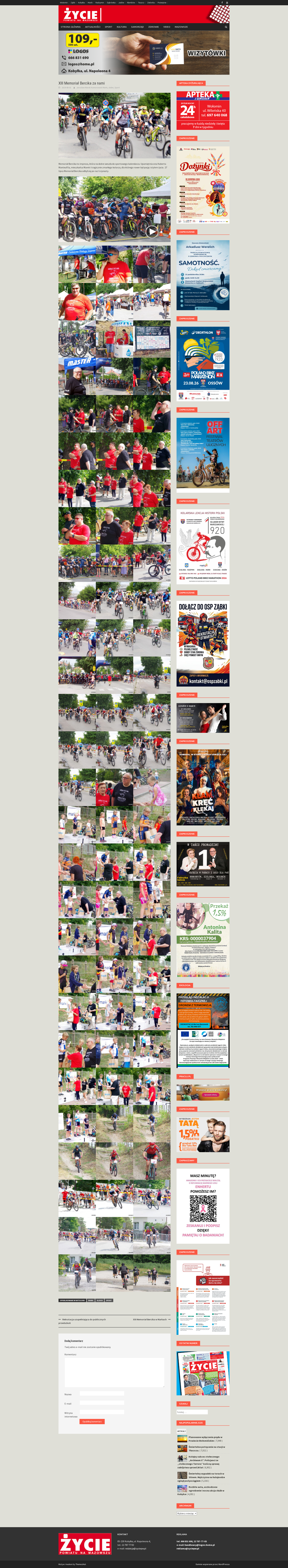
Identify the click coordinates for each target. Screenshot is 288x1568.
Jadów (121, 3)
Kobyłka (81, 3)
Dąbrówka (111, 3)
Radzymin (100, 3)
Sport (108, 27)
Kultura (122, 27)
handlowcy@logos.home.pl (200, 1544)
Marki (90, 3)
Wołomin (64, 3)
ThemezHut (81, 1564)
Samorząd (137, 27)
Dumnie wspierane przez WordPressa (213, 1564)
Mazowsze (181, 27)
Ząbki (73, 3)
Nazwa (67, 1394)
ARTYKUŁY (181, 1431)
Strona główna (71, 27)
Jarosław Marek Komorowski (89, 87)
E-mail (67, 1403)
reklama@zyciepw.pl (188, 1548)
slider (111, 87)
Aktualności (92, 27)
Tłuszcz (141, 3)
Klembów (131, 3)
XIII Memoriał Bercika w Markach (150, 1319)
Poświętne (162, 3)
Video (166, 27)
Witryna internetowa (70, 1414)
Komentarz (70, 1354)
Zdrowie (153, 27)
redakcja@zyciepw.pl (135, 1548)
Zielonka (151, 3)
